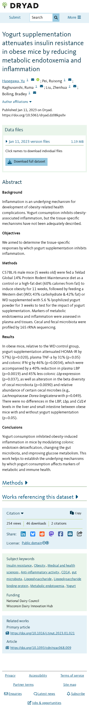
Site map (69, 685)
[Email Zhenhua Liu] (74, 86)
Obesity (39, 566)
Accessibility (38, 676)
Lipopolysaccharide (38, 579)
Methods (12, 483)
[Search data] (55, 17)
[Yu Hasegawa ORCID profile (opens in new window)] (37, 80)
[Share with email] (70, 534)
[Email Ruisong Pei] (69, 80)
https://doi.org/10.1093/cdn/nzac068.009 (40, 648)
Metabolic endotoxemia (47, 586)
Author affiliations (15, 102)
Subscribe (78, 694)
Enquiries (15, 694)
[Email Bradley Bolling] (34, 93)
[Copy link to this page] (80, 534)
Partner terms (23, 685)
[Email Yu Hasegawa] (32, 80)
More (72, 18)
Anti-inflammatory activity (40, 572)
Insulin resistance (19, 566)
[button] (44, 142)
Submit (15, 18)
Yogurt (71, 586)
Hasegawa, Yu (13, 81)
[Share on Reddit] (42, 534)
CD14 (65, 572)
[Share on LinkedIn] (23, 534)
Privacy (10, 676)
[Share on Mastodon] (51, 534)
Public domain (32, 543)
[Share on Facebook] (60, 534)
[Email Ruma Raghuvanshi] (41, 86)
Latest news (46, 694)
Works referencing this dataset (38, 497)
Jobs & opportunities (46, 703)
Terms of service (72, 676)
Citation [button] (13, 513)
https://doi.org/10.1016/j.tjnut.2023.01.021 (42, 633)
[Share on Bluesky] (32, 534)
